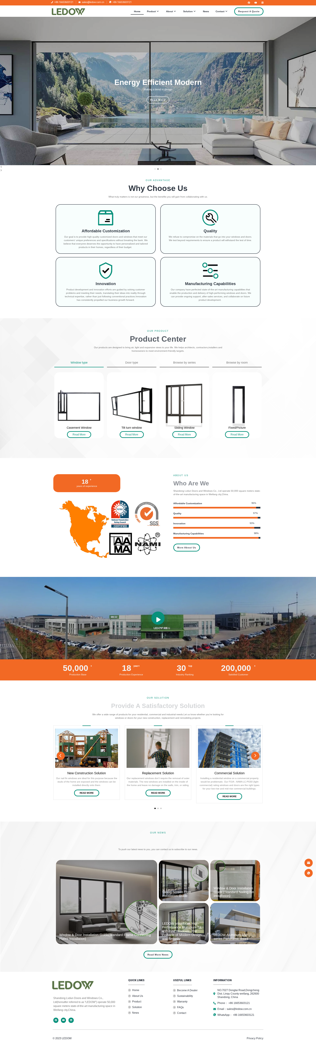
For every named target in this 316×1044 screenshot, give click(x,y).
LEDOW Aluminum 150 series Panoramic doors (231, 936)
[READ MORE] (87, 768)
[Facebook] (248, 2)
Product (151, 11)
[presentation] (61, 756)
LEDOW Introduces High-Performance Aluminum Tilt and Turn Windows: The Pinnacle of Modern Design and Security (181, 931)
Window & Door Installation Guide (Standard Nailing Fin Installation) (234, 892)
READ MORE (87, 796)
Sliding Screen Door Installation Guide (176, 894)
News (206, 11)
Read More (79, 434)
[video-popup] (158, 618)
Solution (188, 11)
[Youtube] (255, 2)
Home (137, 11)
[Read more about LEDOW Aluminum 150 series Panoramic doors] (235, 923)
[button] (155, 808)
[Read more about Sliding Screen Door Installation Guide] (184, 880)
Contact (220, 11)
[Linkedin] (262, 2)
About (169, 11)
